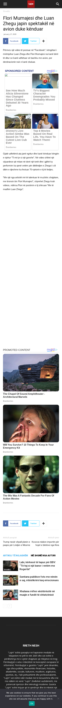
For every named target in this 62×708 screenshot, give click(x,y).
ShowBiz (6, 11)
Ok (31, 703)
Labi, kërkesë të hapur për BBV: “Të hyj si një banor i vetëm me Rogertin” (38, 566)
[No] (58, 698)
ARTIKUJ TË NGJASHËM (15, 555)
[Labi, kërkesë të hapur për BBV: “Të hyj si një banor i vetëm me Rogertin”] (10, 566)
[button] (58, 4)
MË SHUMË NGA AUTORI (43, 555)
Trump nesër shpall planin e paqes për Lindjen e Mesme (16, 543)
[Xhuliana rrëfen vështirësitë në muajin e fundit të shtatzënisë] (10, 595)
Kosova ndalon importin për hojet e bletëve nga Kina (45, 543)
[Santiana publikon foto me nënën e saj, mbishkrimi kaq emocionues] (10, 580)
